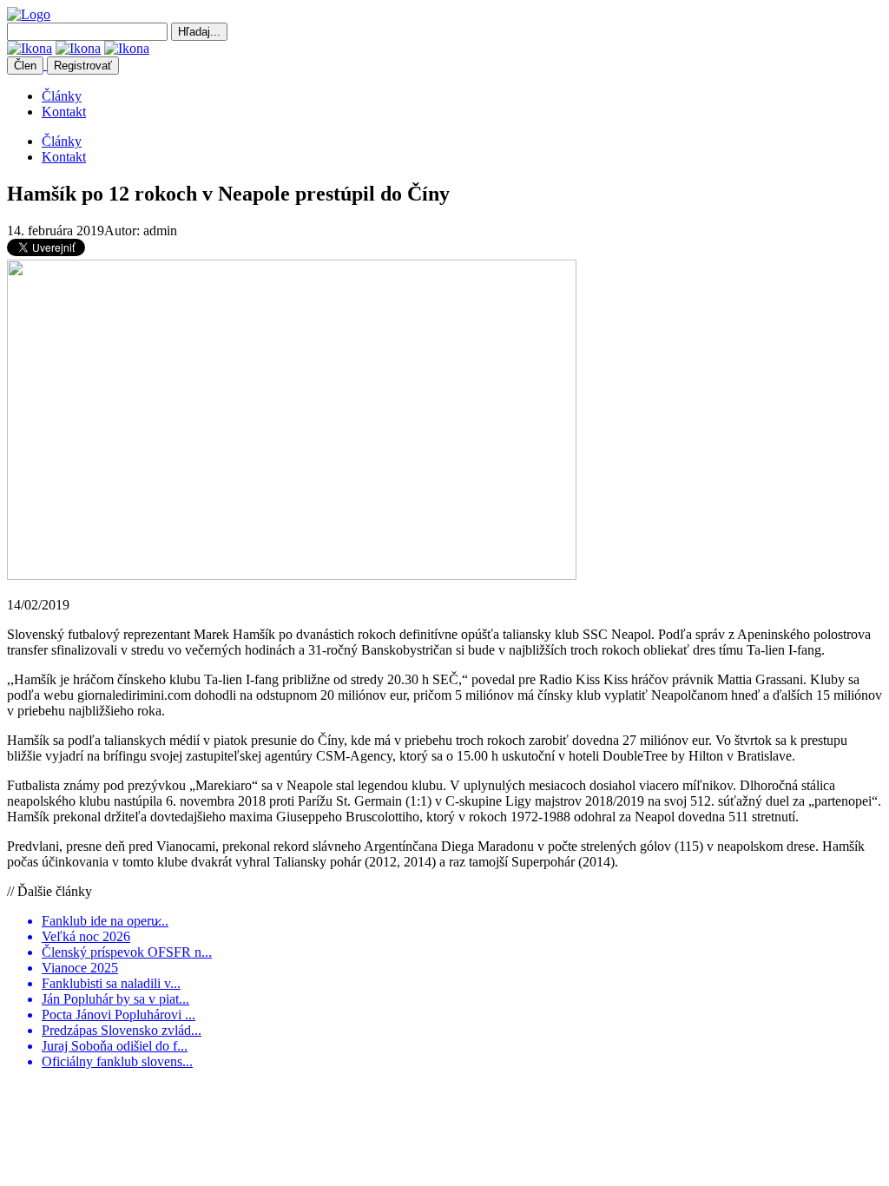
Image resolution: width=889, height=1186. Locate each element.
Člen (25, 65)
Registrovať (83, 65)
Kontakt (64, 111)
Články (62, 96)
